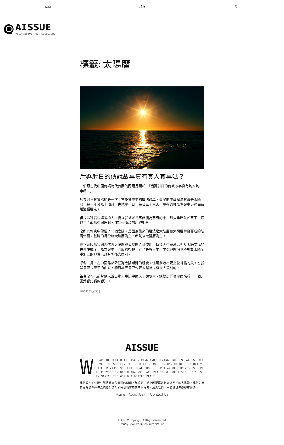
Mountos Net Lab (154, 424)
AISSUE (33, 27)
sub (48, 6)
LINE (142, 6)
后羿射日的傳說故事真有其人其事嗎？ (132, 176)
